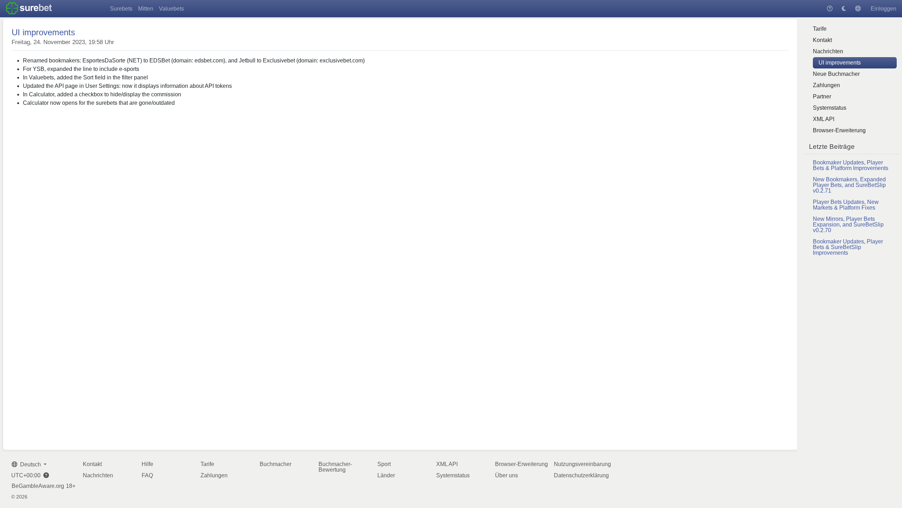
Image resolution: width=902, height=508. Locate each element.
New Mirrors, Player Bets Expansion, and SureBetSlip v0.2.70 (848, 224)
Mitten (145, 9)
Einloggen (883, 9)
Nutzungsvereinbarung (582, 464)
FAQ (147, 475)
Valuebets (171, 9)
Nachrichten (828, 51)
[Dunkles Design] (844, 8)
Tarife (820, 29)
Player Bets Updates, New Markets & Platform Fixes (846, 205)
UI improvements (839, 63)
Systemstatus (829, 108)
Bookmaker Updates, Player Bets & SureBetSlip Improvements (848, 247)
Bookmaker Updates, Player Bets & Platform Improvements (850, 165)
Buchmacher (275, 464)
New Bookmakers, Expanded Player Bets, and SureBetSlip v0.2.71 (849, 185)
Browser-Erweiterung (839, 130)
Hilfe (147, 464)
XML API (823, 119)
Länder (386, 475)
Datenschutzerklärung (581, 475)
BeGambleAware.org (38, 486)
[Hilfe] (829, 8)
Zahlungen (826, 85)
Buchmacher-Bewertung (335, 467)
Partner (822, 96)
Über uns (506, 475)
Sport (384, 464)
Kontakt (822, 40)
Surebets (121, 9)
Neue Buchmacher (836, 74)
